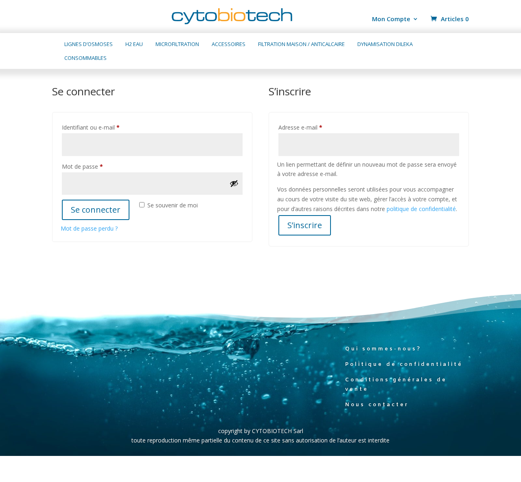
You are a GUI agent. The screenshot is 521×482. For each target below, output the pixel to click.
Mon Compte (391, 19)
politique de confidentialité (421, 209)
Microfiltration (177, 44)
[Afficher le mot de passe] (234, 183)
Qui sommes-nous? (383, 349)
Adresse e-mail (314, 127)
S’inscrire (304, 225)
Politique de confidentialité (404, 364)
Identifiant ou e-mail (105, 127)
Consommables (85, 58)
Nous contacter (377, 404)
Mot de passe (96, 166)
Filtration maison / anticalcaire (301, 44)
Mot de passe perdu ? (89, 228)
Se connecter (95, 209)
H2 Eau (134, 44)
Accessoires (228, 44)
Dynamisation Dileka (385, 44)
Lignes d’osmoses (88, 44)
